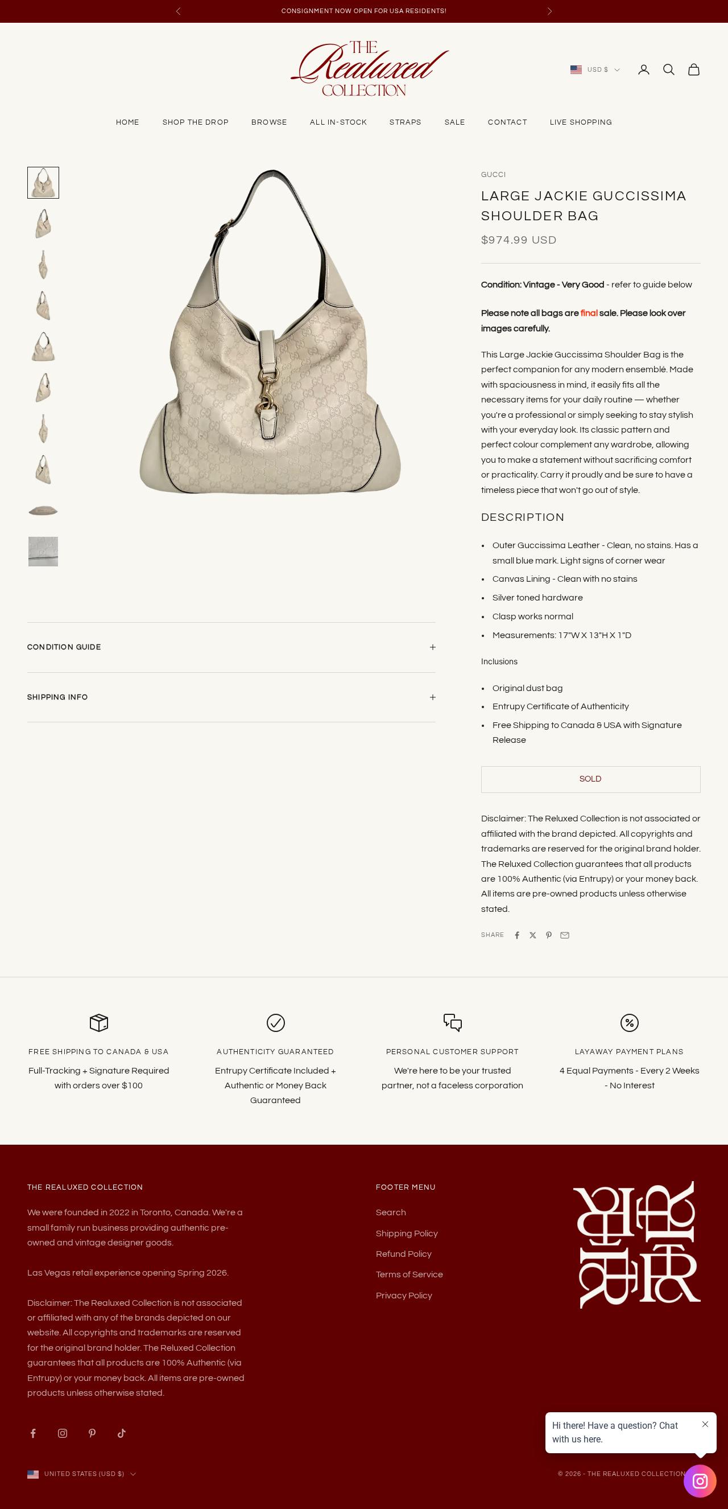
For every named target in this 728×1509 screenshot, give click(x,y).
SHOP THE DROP (196, 122)
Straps (405, 122)
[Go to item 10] (43, 552)
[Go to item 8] (43, 470)
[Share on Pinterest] (548, 935)
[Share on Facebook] (517, 935)
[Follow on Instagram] (62, 1433)
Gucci (494, 175)
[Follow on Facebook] (33, 1433)
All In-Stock (338, 122)
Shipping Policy (407, 1233)
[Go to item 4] (43, 306)
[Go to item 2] (43, 224)
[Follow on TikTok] (121, 1433)
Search (391, 1212)
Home (128, 122)
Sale (455, 122)
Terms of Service (409, 1274)
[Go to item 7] (43, 429)
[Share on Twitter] (532, 935)
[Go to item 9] (43, 511)
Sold (591, 779)
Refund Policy (404, 1254)
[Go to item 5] (43, 347)
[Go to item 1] (43, 183)
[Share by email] (564, 935)
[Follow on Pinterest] (92, 1433)
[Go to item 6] (43, 388)
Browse (269, 122)
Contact (507, 122)
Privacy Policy (404, 1295)
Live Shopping (581, 122)
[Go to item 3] (43, 265)
